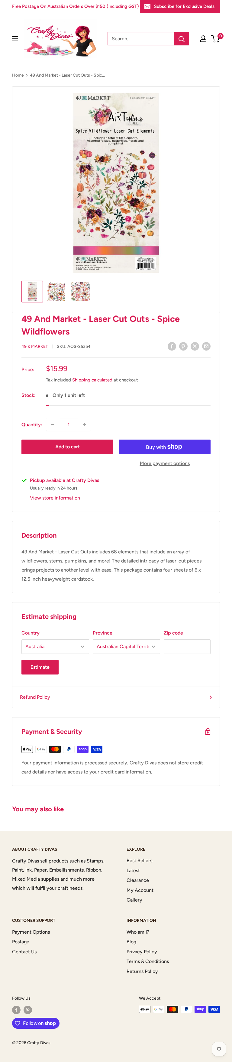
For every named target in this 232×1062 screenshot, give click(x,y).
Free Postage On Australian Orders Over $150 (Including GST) (75, 6)
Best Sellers (139, 860)
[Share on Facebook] (172, 346)
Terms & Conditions (148, 961)
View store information (55, 498)
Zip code (173, 633)
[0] (215, 38)
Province (102, 633)
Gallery (134, 900)
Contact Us (24, 952)
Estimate (40, 667)
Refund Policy (35, 697)
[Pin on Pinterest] (183, 346)
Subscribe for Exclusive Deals (184, 6)
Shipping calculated (92, 380)
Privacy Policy (142, 952)
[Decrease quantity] (52, 424)
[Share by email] (206, 346)
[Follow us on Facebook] (16, 1010)
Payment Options (31, 932)
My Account (140, 890)
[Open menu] (15, 38)
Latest (133, 870)
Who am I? (138, 932)
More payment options (165, 463)
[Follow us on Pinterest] (28, 1010)
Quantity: (31, 424)
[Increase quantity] (84, 424)
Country (30, 633)
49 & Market (34, 346)
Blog (131, 942)
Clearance (138, 880)
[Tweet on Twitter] (195, 346)
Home (18, 75)
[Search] (181, 38)
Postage (20, 942)
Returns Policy (142, 971)
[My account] (203, 38)
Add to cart (67, 447)
